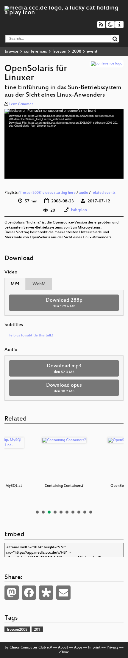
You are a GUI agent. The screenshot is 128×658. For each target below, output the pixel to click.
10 (90, 512)
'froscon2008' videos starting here (47, 193)
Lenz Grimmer (21, 104)
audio (83, 193)
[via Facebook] (29, 592)
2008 (76, 51)
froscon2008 (17, 630)
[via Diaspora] (46, 592)
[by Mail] (63, 592)
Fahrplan (79, 209)
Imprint (94, 648)
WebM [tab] (39, 284)
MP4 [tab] (15, 284)
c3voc (64, 652)
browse (11, 51)
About (63, 648)
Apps (78, 648)
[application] (64, 143)
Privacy (112, 648)
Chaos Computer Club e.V (31, 648)
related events (103, 193)
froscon (59, 51)
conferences (35, 51)
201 (37, 630)
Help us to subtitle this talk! (30, 335)
